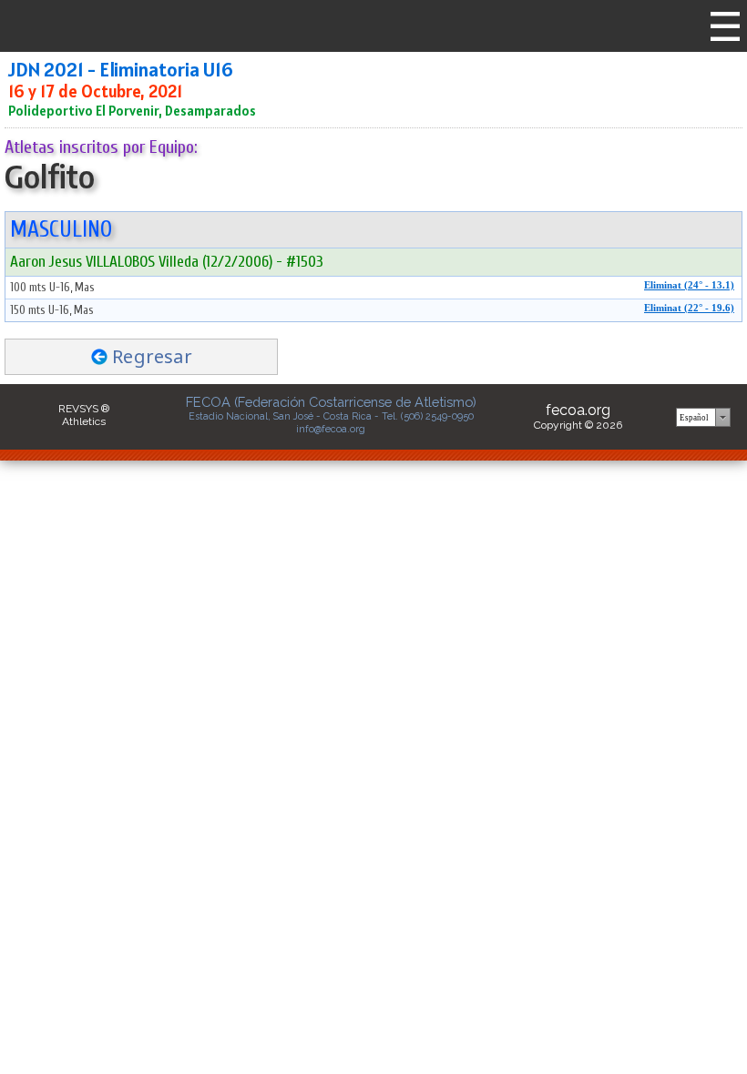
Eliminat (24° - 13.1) (689, 285)
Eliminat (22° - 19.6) (689, 308)
